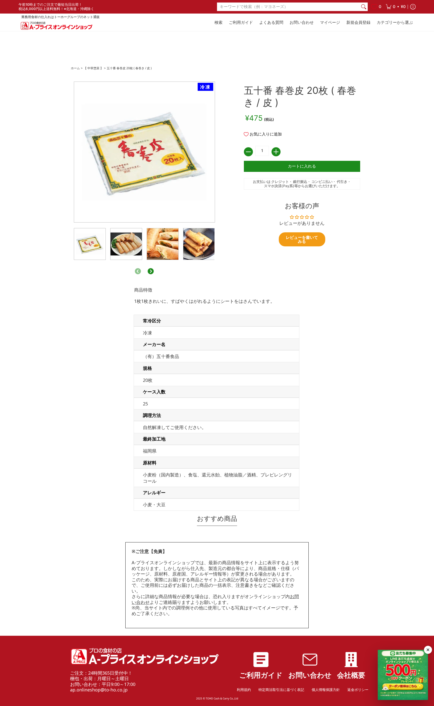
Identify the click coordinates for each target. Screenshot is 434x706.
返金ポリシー (357, 689)
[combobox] (288, 7)
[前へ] (138, 271)
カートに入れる (302, 166)
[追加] (276, 151)
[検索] (364, 7)
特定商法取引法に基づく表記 (281, 689)
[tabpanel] (217, 400)
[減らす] (248, 151)
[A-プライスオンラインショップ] (56, 25)
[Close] (428, 650)
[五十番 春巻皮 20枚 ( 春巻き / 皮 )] (89, 244)
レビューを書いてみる (302, 239)
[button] (396, 7)
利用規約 (244, 689)
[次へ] (150, 271)
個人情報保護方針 (326, 689)
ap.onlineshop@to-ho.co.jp (99, 690)
